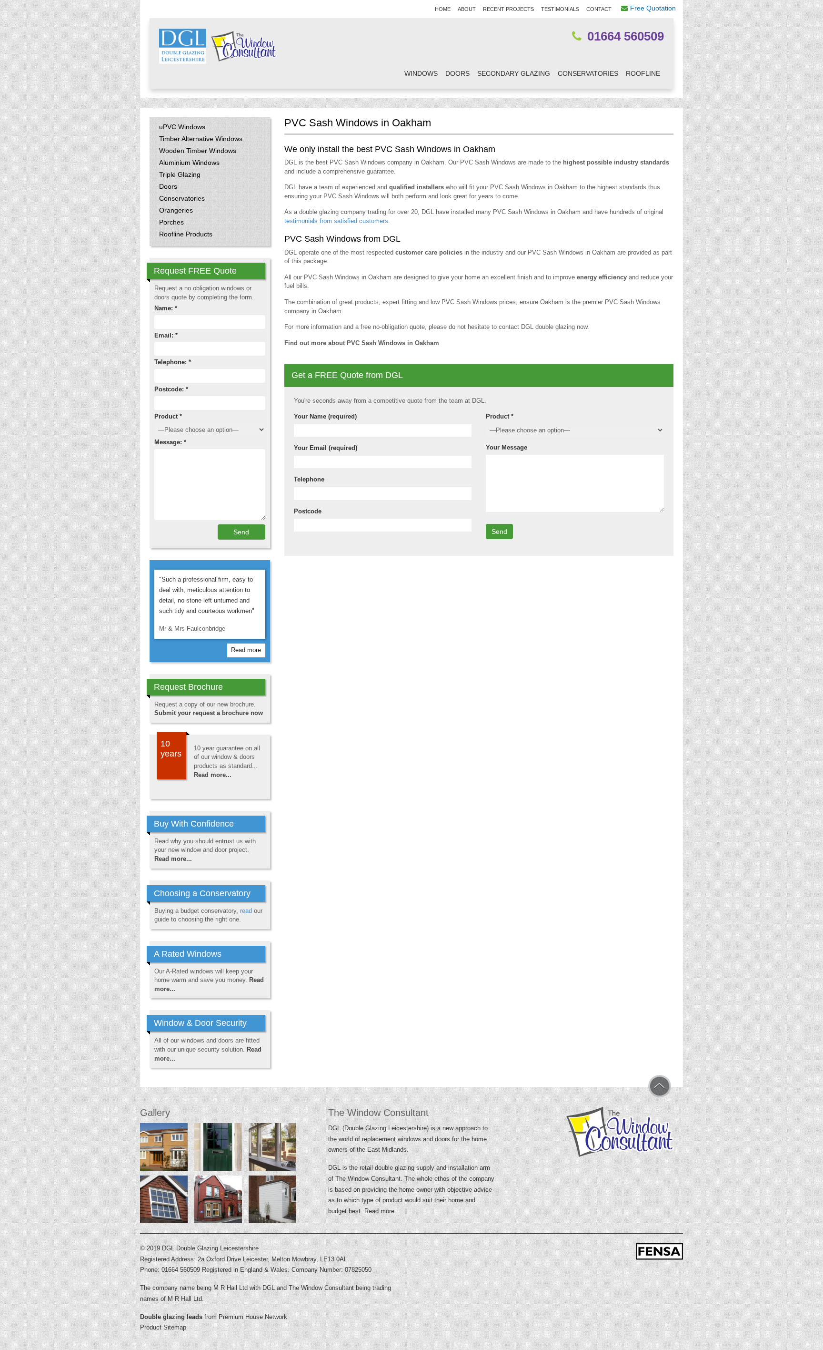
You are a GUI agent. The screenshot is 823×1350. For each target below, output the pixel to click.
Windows (421, 73)
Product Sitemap (163, 1327)
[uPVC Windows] (164, 1148)
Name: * (165, 308)
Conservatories (588, 73)
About (467, 9)
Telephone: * (172, 362)
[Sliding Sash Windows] (164, 1201)
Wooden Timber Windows (197, 150)
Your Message (506, 447)
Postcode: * (171, 389)
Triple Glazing (180, 174)
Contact (599, 9)
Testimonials (560, 9)
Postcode (307, 511)
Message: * (170, 442)
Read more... (212, 774)
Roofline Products (185, 234)
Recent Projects (508, 9)
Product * (499, 416)
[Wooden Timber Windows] (272, 1148)
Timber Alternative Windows (200, 139)
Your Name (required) (325, 416)
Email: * (166, 335)
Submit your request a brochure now (208, 712)
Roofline (643, 73)
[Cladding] (272, 1201)
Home (443, 9)
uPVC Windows (182, 127)
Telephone (309, 479)
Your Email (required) (325, 447)
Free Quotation (653, 8)
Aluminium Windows (189, 162)
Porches (171, 222)
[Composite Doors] (218, 1148)
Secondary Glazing (513, 73)
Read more (246, 650)
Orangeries (176, 210)
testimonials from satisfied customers (336, 221)
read (246, 910)
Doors (457, 73)
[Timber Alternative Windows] (218, 1201)
